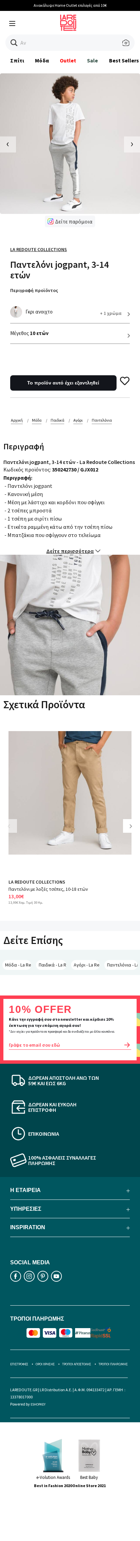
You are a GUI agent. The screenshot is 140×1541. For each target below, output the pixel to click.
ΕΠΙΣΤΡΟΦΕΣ (19, 1364)
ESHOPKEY (38, 1404)
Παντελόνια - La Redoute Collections (122, 965)
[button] (14, 42)
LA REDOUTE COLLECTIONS (36, 882)
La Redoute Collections (38, 249)
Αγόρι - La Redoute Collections (87, 965)
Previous (13, 831)
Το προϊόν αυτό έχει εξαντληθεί (63, 383)
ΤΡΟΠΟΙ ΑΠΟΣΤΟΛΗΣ (76, 1364)
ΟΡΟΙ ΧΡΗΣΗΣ (45, 1364)
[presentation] (8, 144)
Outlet (68, 60)
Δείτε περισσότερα (70, 551)
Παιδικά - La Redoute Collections (52, 965)
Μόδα (42, 60)
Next (133, 831)
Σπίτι (17, 60)
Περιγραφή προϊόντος (34, 290)
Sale (92, 60)
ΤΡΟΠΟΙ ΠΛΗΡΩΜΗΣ (113, 1364)
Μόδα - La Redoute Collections (18, 965)
